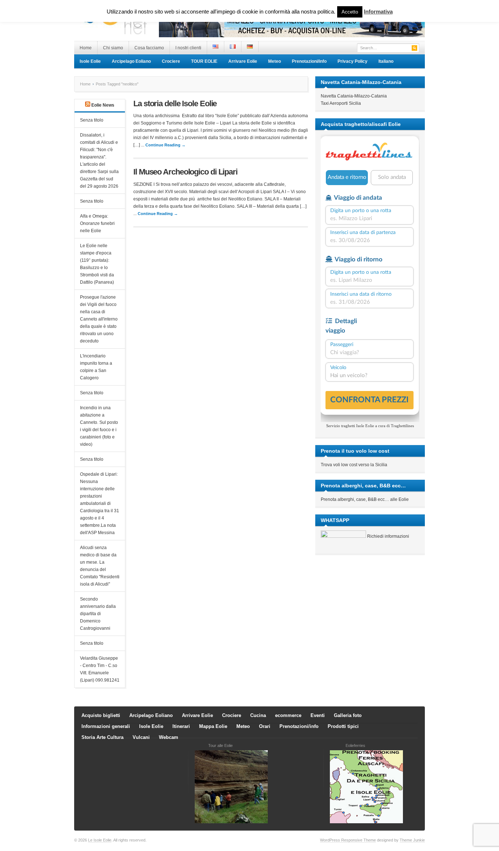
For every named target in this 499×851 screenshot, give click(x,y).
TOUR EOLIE (204, 61)
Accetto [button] (350, 12)
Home (86, 47)
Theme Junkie (412, 840)
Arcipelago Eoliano (131, 61)
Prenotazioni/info (309, 61)
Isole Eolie (90, 61)
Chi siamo (113, 47)
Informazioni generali (105, 726)
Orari (264, 726)
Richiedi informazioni (388, 536)
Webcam (168, 737)
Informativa (378, 11)
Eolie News (102, 105)
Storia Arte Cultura (102, 737)
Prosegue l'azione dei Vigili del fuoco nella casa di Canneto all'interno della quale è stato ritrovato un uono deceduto (99, 319)
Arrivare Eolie (242, 61)
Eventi (318, 715)
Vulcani (141, 737)
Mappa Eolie (213, 726)
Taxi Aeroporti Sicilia (341, 103)
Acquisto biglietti (100, 715)
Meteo (274, 61)
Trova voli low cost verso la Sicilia (354, 464)
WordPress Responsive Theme (348, 840)
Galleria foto (348, 715)
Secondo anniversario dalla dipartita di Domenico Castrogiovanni (98, 614)
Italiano (385, 61)
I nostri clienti (188, 47)
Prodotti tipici (343, 726)
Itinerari (181, 726)
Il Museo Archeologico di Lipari (185, 171)
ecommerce (288, 715)
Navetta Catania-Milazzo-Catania (354, 96)
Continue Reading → (165, 145)
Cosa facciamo (149, 47)
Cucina (258, 715)
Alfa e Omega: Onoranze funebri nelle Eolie (97, 223)
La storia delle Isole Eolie (175, 103)
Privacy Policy (352, 61)
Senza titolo (91, 120)
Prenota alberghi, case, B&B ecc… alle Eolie (365, 499)
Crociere (171, 61)
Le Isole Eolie (99, 840)
